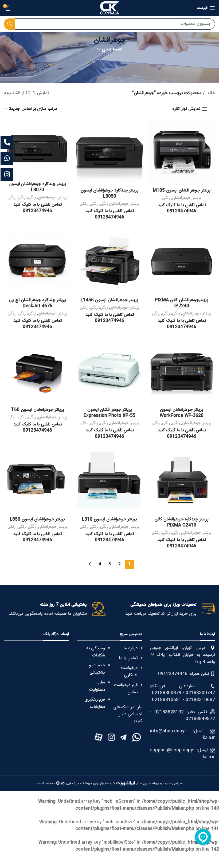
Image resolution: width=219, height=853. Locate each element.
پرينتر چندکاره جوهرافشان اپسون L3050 (109, 193)
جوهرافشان (181, 198)
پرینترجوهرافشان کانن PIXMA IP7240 (181, 303)
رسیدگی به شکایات (95, 652)
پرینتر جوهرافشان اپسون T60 (37, 409)
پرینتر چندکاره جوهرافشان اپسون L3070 (37, 187)
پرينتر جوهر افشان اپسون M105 (182, 190)
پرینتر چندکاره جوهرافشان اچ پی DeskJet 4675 (37, 303)
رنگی (166, 198)
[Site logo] (109, 8)
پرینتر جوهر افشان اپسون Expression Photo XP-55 (109, 412)
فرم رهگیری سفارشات (94, 703)
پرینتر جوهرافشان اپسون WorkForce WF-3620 (182, 412)
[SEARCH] (9, 24)
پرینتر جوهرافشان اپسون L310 (109, 519)
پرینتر (197, 198)
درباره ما (131, 648)
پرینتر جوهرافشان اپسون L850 (37, 519)
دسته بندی (112, 49)
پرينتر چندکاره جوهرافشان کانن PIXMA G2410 (182, 522)
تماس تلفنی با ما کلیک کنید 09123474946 (182, 208)
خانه (210, 93)
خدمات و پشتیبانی (97, 669)
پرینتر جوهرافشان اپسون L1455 (109, 300)
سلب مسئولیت (97, 686)
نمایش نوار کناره (186, 109)
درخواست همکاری (129, 671)
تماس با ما (128, 658)
